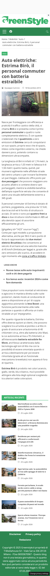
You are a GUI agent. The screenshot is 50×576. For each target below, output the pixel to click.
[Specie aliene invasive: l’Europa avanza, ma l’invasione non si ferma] (9, 518)
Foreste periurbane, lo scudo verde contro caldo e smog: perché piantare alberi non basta (32, 488)
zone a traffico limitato (34, 256)
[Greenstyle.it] (25, 20)
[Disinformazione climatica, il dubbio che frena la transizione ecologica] (9, 455)
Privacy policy (33, 534)
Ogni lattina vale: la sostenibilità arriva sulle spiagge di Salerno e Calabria (32, 472)
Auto (4, 53)
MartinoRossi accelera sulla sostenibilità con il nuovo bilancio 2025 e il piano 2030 (32, 406)
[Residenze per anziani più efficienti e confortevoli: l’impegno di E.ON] (9, 439)
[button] (47, 31)
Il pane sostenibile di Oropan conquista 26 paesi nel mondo (31, 502)
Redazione (25, 539)
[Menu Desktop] (4, 31)
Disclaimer (15, 534)
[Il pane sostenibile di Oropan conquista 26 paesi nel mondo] (9, 504)
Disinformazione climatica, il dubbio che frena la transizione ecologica (31, 455)
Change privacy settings (39, 573)
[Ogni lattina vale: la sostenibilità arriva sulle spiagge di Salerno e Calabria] (9, 472)
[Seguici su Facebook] (10, 31)
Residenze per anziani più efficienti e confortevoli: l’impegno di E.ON (29, 439)
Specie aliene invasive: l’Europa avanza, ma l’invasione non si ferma (31, 518)
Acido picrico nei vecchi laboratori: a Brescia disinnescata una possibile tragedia (33, 423)
